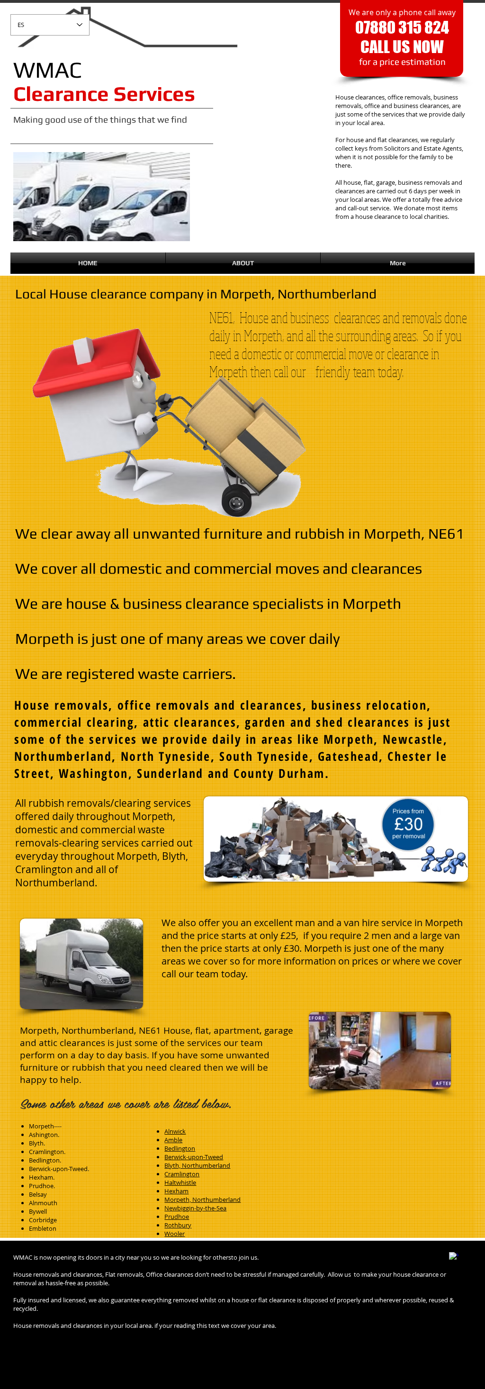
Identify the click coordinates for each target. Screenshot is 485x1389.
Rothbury (177, 1225)
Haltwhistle (180, 1182)
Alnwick (175, 1131)
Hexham (176, 1191)
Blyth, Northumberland (197, 1165)
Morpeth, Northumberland (202, 1199)
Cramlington (181, 1174)
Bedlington (179, 1148)
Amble (173, 1140)
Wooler (174, 1233)
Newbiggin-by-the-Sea (195, 1208)
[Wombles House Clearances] (453, 1257)
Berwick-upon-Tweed (193, 1157)
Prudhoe (176, 1216)
